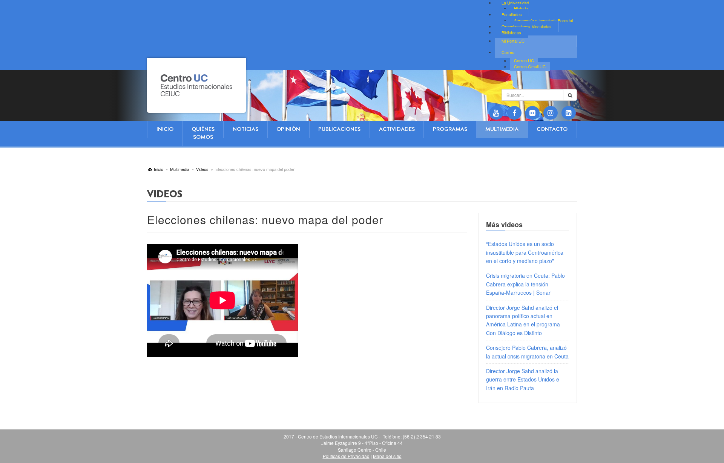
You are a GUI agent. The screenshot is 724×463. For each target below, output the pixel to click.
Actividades (397, 129)
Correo (508, 52)
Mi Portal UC (513, 41)
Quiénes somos (203, 133)
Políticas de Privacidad (346, 456)
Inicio (164, 129)
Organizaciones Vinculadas (527, 26)
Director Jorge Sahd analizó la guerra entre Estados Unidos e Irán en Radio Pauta (522, 379)
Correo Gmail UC (530, 66)
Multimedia (501, 129)
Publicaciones (339, 129)
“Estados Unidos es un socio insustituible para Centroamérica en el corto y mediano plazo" (524, 252)
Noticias (245, 129)
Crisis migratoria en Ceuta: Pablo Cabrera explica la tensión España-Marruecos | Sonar (525, 284)
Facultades (512, 14)
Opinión (288, 129)
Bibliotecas (511, 32)
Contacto (552, 129)
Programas (450, 129)
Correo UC (524, 61)
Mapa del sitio (387, 456)
